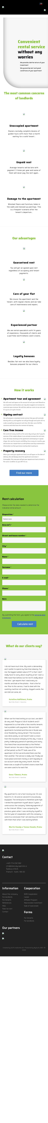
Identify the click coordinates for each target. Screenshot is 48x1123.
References (6, 903)
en (44, 3)
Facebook (8, 878)
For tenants (6, 900)
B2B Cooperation (30, 894)
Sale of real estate (31, 906)
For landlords (7, 897)
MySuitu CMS (38, 948)
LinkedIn (17, 878)
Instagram (12, 878)
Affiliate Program (30, 900)
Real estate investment (33, 903)
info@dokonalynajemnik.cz (16, 866)
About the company (10, 894)
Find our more (24, 473)
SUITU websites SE (17, 948)
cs (40, 3)
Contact (5, 912)
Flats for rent (7, 909)
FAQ (4, 906)
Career (26, 897)
